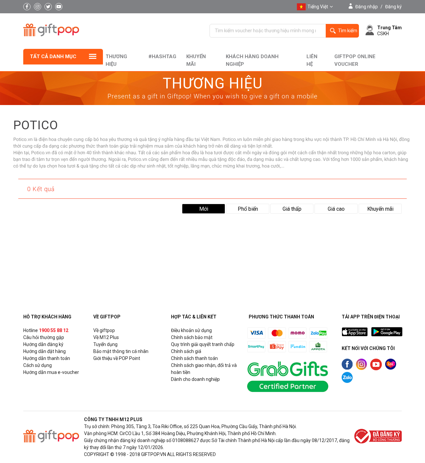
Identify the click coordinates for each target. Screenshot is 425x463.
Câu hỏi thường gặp (43, 337)
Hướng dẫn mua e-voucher (51, 372)
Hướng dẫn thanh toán (46, 358)
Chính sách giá (186, 351)
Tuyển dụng (105, 344)
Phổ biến (248, 209)
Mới (203, 209)
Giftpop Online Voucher (355, 60)
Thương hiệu (116, 60)
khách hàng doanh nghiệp (252, 60)
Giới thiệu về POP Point (116, 358)
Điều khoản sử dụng (191, 330)
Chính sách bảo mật (191, 337)
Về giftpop (104, 330)
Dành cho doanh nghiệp (195, 379)
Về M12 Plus (106, 337)
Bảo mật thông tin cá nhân (120, 351)
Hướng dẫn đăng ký (43, 344)
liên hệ (311, 60)
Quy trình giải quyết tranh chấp (202, 344)
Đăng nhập (366, 6)
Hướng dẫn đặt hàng (44, 351)
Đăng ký (393, 6)
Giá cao (336, 209)
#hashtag (162, 56)
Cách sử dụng (37, 365)
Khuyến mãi (196, 60)
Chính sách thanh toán (194, 358)
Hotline (45, 330)
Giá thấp (292, 209)
